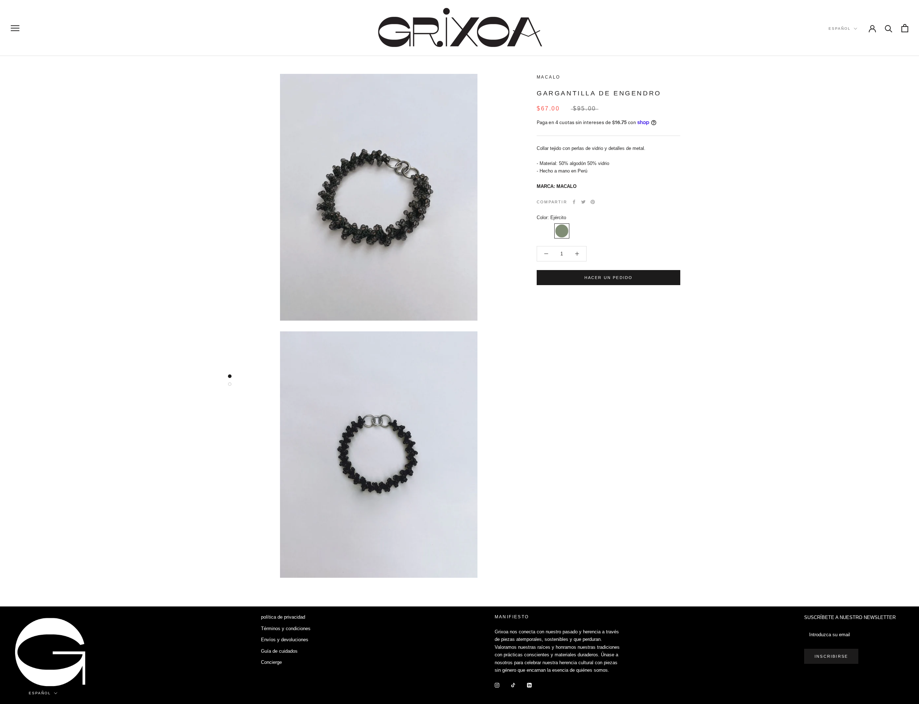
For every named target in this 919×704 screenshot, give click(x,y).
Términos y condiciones (286, 628)
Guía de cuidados (279, 651)
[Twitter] (583, 202)
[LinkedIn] (529, 685)
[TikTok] (513, 685)
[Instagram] (497, 685)
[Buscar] (888, 28)
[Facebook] (574, 202)
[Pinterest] (593, 202)
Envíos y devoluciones (284, 639)
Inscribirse (831, 656)
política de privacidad (283, 617)
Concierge (271, 662)
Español (840, 28)
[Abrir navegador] (15, 28)
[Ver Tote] (904, 28)
